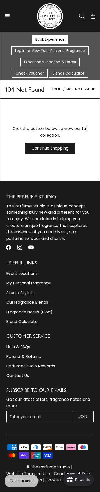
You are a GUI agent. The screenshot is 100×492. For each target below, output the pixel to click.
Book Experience (50, 39)
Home (56, 89)
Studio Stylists (20, 292)
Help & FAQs (18, 346)
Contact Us (17, 375)
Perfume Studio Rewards (30, 366)
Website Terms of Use (28, 473)
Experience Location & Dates (50, 61)
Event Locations (22, 273)
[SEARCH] (81, 16)
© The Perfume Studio (48, 467)
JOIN (82, 416)
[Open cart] (93, 16)
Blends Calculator (68, 73)
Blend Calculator (22, 321)
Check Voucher (30, 73)
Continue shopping (50, 148)
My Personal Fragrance (28, 283)
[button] (9, 16)
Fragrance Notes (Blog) (29, 312)
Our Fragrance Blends (27, 302)
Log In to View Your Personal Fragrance (50, 50)
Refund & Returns (23, 356)
